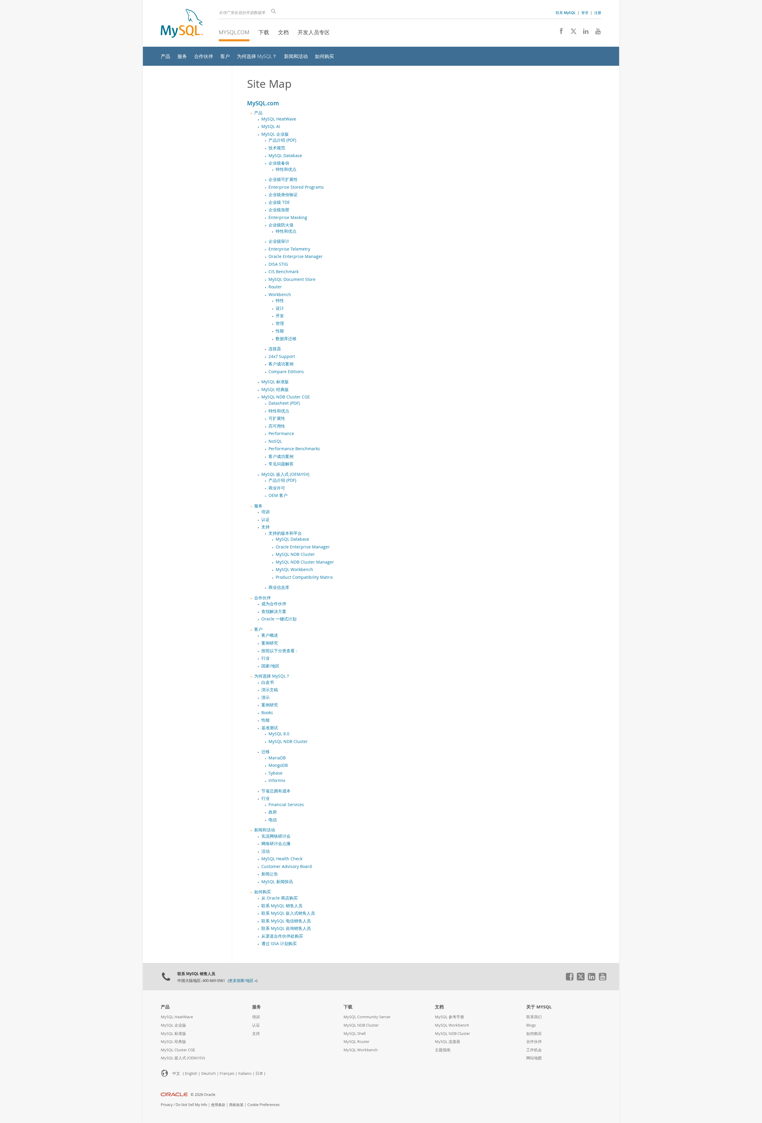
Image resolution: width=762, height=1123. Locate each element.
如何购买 (262, 891)
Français (227, 1073)
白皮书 (267, 682)
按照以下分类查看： (280, 650)
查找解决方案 (273, 611)
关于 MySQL (539, 1007)
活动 (265, 851)
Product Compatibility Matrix (304, 577)
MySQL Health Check (281, 858)
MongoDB (278, 765)
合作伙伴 (262, 597)
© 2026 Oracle (202, 1094)
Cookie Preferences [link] (263, 1104)
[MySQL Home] (182, 23)
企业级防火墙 (280, 225)
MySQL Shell (354, 1033)
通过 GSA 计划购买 (279, 943)
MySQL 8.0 (278, 733)
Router (275, 287)
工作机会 (534, 1049)
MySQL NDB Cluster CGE (285, 397)
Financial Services (286, 804)
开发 (280, 315)
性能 (280, 331)
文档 (283, 32)
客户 (258, 629)
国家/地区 (270, 666)
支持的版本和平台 (285, 533)
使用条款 (218, 1104)
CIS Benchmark (283, 271)
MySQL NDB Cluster (295, 554)
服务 (258, 506)
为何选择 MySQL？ (272, 676)
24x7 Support (281, 356)
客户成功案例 (280, 364)
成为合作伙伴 (273, 603)
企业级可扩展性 (283, 179)
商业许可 (276, 488)
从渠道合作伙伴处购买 (282, 936)
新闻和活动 (264, 830)
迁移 (265, 751)
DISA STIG (278, 264)
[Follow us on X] (571, 32)
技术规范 (276, 148)
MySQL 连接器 (447, 1041)
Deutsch (208, 1073)
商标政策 (236, 1104)
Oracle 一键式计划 (278, 619)
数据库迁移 (286, 338)
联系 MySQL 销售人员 (281, 905)
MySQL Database (285, 155)
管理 (280, 323)
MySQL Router (356, 1041)
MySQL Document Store (292, 279)
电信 (272, 819)
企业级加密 (278, 209)
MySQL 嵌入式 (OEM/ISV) (285, 474)
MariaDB (277, 758)
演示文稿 (269, 689)
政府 (272, 812)
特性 (280, 300)
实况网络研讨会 (276, 836)
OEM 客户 (278, 495)
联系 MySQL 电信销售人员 (286, 921)
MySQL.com (234, 32)
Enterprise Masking (287, 217)
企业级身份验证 (283, 194)
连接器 (274, 348)
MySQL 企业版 (275, 134)
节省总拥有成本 (276, 791)
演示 (265, 697)
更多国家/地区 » (242, 980)
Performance (281, 433)
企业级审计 (278, 241)
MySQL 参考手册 (449, 1016)
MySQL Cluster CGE (178, 1049)
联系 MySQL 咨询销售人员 (286, 928)
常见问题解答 (280, 464)
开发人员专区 (314, 32)
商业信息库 (278, 587)
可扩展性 (276, 418)
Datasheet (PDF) (284, 403)
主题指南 (442, 1049)
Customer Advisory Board (286, 866)
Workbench (279, 294)
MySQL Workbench (294, 569)
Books (267, 712)
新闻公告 (269, 874)
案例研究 (269, 643)
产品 (258, 112)
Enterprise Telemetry (289, 249)
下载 (263, 32)
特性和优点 (286, 169)
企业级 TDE (279, 202)
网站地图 (534, 1058)
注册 (597, 12)
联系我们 (534, 1016)
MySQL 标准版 (275, 381)
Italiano (245, 1073)
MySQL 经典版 (275, 389)
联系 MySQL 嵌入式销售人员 (288, 913)
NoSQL (275, 441)
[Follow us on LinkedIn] (583, 32)
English (191, 1073)
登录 (584, 12)
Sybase (275, 773)
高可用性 (276, 426)
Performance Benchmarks (294, 448)
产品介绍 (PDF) (282, 140)
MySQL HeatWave (278, 119)
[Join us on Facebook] (559, 32)
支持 (265, 527)
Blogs (531, 1025)
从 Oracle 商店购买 (279, 898)
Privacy (167, 1104)
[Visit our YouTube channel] (595, 32)
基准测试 (269, 728)
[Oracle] (174, 1094)
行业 (265, 658)
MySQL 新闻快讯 (277, 881)
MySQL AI (270, 126)
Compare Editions (286, 371)
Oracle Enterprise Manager (295, 256)
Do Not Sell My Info (191, 1104)
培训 (265, 511)
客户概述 (269, 635)
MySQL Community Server (367, 1016)
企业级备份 (278, 163)
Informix (276, 780)
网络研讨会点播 (276, 843)
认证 (265, 519)
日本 (259, 1073)
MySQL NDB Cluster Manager (305, 562)
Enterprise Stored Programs (296, 187)
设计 (280, 308)
